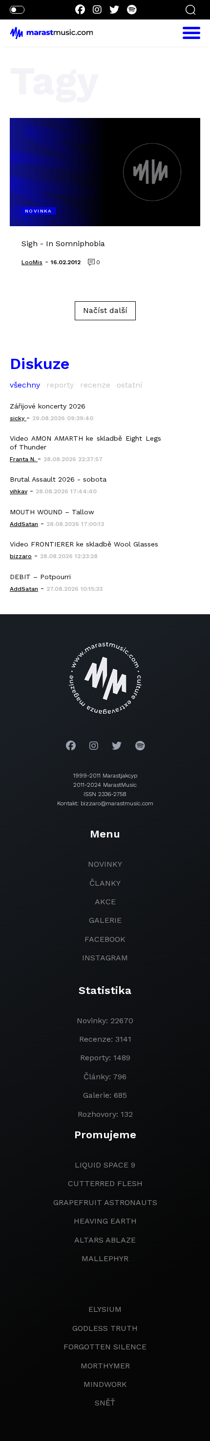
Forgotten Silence (105, 1346)
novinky (105, 864)
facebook (105, 939)
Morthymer (105, 1365)
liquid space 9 (105, 1164)
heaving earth (105, 1221)
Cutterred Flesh (105, 1183)
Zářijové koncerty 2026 (47, 406)
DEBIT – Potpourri (40, 577)
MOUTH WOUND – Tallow (52, 512)
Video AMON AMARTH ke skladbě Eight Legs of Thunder (85, 442)
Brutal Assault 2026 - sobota (58, 479)
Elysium (105, 1309)
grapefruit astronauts (105, 1202)
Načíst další (105, 310)
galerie (105, 920)
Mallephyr (105, 1258)
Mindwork (105, 1384)
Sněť (105, 1402)
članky (105, 883)
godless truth (105, 1328)
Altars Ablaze (105, 1240)
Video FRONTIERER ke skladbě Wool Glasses (84, 544)
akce (105, 901)
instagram (105, 957)
